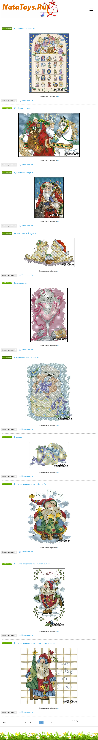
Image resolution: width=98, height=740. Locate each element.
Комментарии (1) (27, 100)
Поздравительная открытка (26, 357)
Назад (4, 722)
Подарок (18, 437)
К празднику (7, 28)
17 (51, 722)
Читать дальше (8, 101)
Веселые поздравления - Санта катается (32, 564)
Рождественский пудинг (25, 233)
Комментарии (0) (27, 164)
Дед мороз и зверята (23, 172)
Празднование (20, 283)
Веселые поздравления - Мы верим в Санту (34, 643)
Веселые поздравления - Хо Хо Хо (30, 484)
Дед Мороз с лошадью (24, 108)
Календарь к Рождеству (25, 28)
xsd (58, 96)
